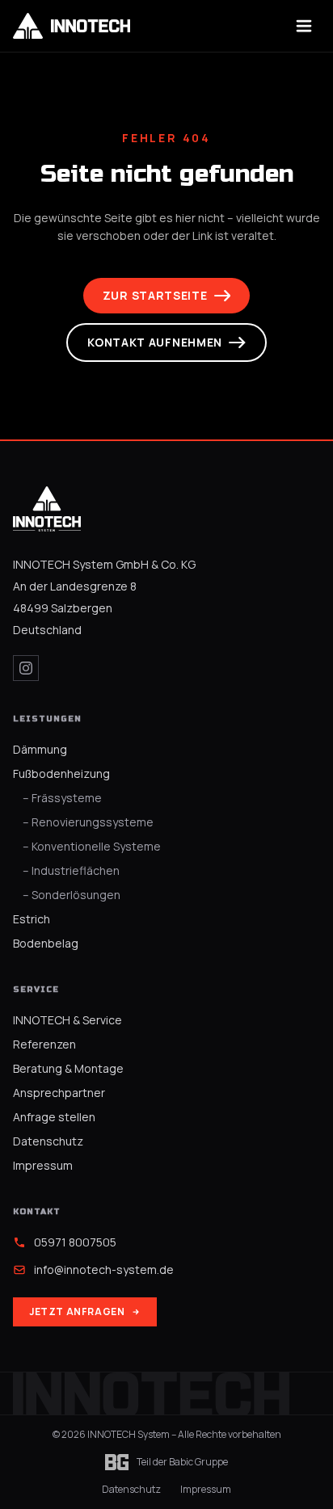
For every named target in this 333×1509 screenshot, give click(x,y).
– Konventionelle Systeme (92, 846)
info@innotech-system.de (104, 1269)
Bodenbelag (45, 943)
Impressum (43, 1165)
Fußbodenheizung (61, 773)
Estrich (31, 919)
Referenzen (44, 1044)
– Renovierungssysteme (88, 822)
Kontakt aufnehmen (154, 342)
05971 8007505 (75, 1242)
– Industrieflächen (71, 870)
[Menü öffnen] (304, 26)
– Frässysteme (62, 797)
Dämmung (40, 749)
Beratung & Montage (68, 1068)
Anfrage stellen (54, 1116)
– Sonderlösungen (71, 894)
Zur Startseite (155, 295)
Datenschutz (48, 1141)
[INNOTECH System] (47, 509)
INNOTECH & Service (67, 1020)
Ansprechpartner (59, 1092)
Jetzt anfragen (76, 1311)
